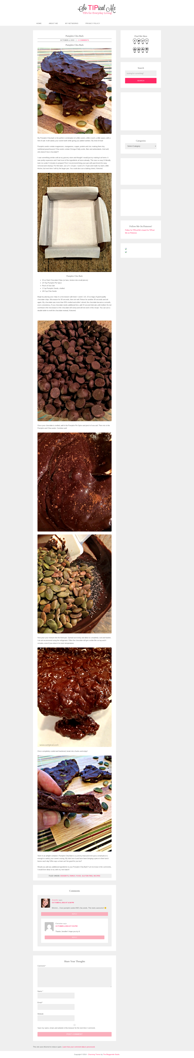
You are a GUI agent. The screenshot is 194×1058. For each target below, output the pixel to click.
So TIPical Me (97, 9)
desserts (64, 876)
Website (40, 1014)
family (72, 876)
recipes (97, 876)
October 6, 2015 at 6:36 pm (63, 902)
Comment (41, 966)
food (78, 876)
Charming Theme (94, 1054)
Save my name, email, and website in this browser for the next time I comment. (66, 1028)
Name (40, 991)
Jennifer (55, 900)
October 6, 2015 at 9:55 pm (66, 926)
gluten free (87, 876)
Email (40, 1002)
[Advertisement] (142, 111)
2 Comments (83, 40)
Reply (74, 914)
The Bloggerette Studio (111, 1054)
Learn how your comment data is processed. (78, 1047)
